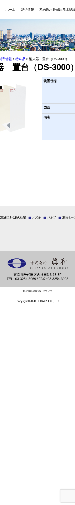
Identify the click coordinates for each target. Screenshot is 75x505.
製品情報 (17, 9)
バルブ (51, 217)
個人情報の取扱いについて (37, 290)
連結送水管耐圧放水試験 (47, 9)
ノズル (36, 217)
